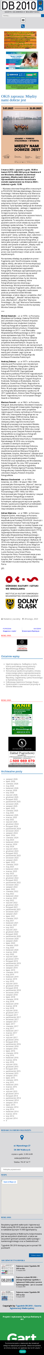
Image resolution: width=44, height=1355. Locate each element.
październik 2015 (13, 1071)
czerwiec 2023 (12, 864)
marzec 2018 (11, 1006)
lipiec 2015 (10, 1078)
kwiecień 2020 (12, 950)
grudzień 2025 (12, 797)
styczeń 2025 (11, 822)
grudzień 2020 (12, 932)
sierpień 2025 (11, 806)
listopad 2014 (12, 1096)
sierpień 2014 (11, 1102)
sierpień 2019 (11, 967)
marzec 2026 (11, 790)
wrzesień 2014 (12, 1100)
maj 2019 (10, 974)
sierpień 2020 (11, 941)
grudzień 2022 (12, 878)
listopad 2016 (12, 1042)
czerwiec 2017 (12, 1026)
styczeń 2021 (11, 929)
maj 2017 (10, 1028)
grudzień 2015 (12, 1066)
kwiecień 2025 (12, 815)
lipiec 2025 (10, 808)
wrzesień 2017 (12, 1019)
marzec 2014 (11, 1114)
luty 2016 (10, 1062)
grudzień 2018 (12, 985)
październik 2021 (13, 909)
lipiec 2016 (10, 1051)
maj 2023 (10, 866)
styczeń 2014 (11, 1118)
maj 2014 (10, 1109)
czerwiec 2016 (12, 1053)
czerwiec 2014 (12, 1107)
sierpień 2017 (11, 1021)
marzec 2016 (11, 1060)
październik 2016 (13, 1044)
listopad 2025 (12, 799)
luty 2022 (10, 900)
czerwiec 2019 (12, 972)
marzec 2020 (11, 952)
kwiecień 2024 (12, 842)
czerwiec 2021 (12, 918)
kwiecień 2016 (12, 1057)
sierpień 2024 (11, 833)
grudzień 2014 (12, 1093)
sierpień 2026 (11, 779)
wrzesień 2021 (12, 911)
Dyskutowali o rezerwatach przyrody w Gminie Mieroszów (23, 685)
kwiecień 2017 (12, 1030)
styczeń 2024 (11, 849)
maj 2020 (10, 947)
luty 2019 (10, 981)
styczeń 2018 (11, 1010)
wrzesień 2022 (12, 884)
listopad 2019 (12, 961)
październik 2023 (13, 855)
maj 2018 (10, 1001)
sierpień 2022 (11, 887)
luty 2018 (10, 1008)
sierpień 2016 (11, 1048)
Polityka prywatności (12, 1169)
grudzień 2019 (12, 959)
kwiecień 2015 (12, 1084)
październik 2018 (13, 990)
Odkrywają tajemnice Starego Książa (22, 682)
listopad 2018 (12, 988)
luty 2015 (10, 1089)
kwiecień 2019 (12, 976)
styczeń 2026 (11, 795)
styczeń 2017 (11, 1037)
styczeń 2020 (11, 956)
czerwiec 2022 (12, 891)
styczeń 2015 (11, 1091)
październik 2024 (13, 828)
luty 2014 (10, 1116)
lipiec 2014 (10, 1105)
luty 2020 (10, 954)
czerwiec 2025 (12, 810)
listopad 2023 (12, 853)
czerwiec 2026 (12, 783)
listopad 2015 (12, 1069)
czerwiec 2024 (12, 837)
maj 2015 (10, 1082)
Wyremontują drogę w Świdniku (20, 668)
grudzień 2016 (12, 1039)
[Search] (42, 15)
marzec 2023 (11, 871)
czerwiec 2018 (12, 999)
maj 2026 (10, 786)
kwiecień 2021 (12, 923)
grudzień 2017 (12, 1012)
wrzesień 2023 (12, 857)
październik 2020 (13, 936)
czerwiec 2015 (12, 1080)
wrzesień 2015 (12, 1073)
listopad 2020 (12, 934)
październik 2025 (13, 801)
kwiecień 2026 (12, 788)
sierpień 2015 (11, 1075)
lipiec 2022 (10, 889)
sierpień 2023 (11, 860)
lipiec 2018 (10, 997)
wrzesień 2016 (12, 1046)
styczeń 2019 (11, 983)
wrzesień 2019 (12, 965)
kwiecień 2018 (12, 1004)
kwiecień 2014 (12, 1111)
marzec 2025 (11, 817)
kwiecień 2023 (12, 869)
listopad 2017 (12, 1015)
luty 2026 (10, 792)
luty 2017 (10, 1035)
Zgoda (22, 1351)
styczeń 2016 (11, 1064)
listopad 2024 (12, 826)
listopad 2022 (12, 880)
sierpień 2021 (11, 914)
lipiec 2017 (10, 1024)
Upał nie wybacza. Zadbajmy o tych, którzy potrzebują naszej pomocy (21, 665)
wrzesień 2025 (12, 804)
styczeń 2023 (11, 875)
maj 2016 (10, 1055)
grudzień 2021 (12, 905)
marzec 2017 (11, 1033)
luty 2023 (10, 873)
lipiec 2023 (10, 862)
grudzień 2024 (12, 824)
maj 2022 (10, 893)
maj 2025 (10, 813)
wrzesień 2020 (12, 938)
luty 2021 (10, 927)
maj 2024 (10, 840)
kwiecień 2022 (12, 896)
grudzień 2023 (12, 851)
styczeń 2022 (11, 902)
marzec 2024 (11, 844)
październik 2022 (13, 882)
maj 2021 (10, 920)
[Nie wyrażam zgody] (41, 1347)
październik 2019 (13, 963)
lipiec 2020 (10, 943)
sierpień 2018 (11, 995)
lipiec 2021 (10, 916)
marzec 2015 (11, 1087)
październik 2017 (13, 1017)
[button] (23, 20)
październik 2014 (13, 1098)
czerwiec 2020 (12, 945)
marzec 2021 (11, 925)
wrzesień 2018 (12, 992)
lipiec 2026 (10, 781)
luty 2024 (10, 846)
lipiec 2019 (10, 970)
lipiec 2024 (10, 835)
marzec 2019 (11, 979)
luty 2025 (10, 819)
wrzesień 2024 (12, 831)
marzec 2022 (11, 898)
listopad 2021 (12, 907)
